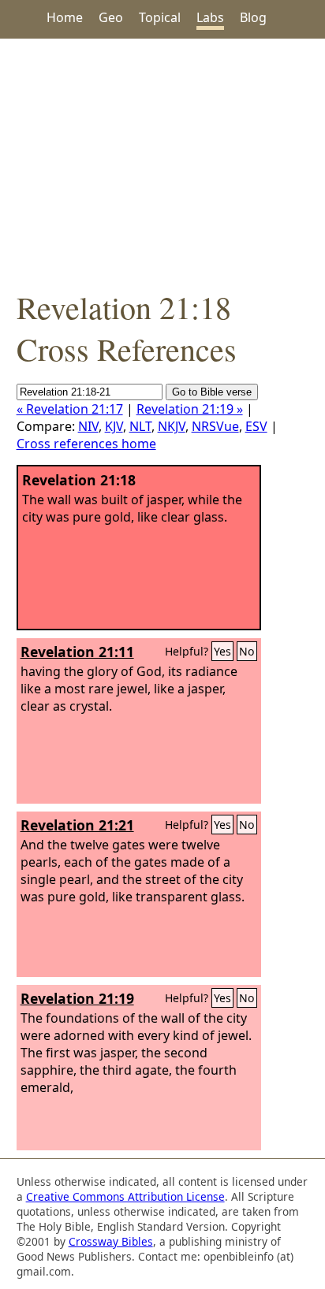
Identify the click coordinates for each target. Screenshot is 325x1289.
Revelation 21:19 (77, 998)
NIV (88, 426)
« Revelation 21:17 (70, 409)
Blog (253, 17)
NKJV (171, 426)
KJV (114, 426)
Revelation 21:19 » (189, 409)
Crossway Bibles (111, 1241)
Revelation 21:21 (77, 824)
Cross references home (86, 443)
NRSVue (215, 426)
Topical (160, 17)
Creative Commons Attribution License (125, 1196)
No (247, 651)
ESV (256, 426)
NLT (140, 426)
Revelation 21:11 (77, 651)
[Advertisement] (162, 162)
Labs (210, 17)
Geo (111, 17)
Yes (222, 651)
